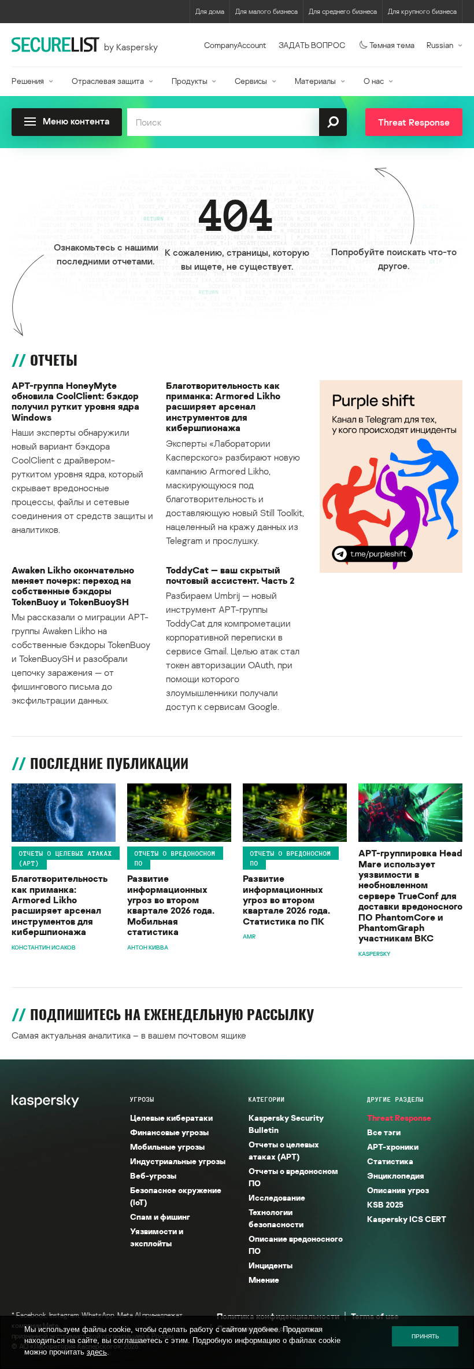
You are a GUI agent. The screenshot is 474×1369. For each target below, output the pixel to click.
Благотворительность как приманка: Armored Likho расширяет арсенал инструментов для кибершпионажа (223, 406)
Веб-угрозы (153, 1175)
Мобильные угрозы (167, 1146)
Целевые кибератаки (171, 1118)
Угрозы (142, 1099)
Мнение (264, 1280)
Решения (28, 81)
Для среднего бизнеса (343, 11)
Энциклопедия (395, 1175)
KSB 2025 (385, 1204)
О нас (374, 81)
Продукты (190, 81)
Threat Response (399, 1118)
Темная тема (391, 45)
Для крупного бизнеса (422, 11)
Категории (267, 1099)
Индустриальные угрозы (177, 1161)
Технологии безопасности (276, 1218)
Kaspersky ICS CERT (406, 1219)
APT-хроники (393, 1146)
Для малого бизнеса (266, 11)
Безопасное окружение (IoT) (175, 1196)
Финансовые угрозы (169, 1132)
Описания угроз (398, 1190)
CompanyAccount (235, 45)
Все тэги (384, 1132)
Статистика (390, 1161)
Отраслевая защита (108, 81)
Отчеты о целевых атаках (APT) (65, 857)
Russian (440, 45)
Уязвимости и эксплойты (156, 1237)
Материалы (315, 81)
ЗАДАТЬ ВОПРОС (312, 45)
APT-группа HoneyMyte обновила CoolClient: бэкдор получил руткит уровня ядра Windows (75, 401)
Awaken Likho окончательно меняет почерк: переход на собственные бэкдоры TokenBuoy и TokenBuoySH (73, 586)
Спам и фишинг (160, 1216)
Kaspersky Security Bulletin (286, 1124)
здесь (97, 1352)
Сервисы (251, 81)
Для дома (209, 11)
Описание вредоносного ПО (296, 1245)
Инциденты (270, 1265)
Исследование (277, 1197)
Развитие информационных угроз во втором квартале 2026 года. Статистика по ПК (286, 899)
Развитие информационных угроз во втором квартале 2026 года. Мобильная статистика (170, 905)
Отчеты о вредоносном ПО (175, 857)
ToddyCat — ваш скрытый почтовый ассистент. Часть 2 (230, 575)
